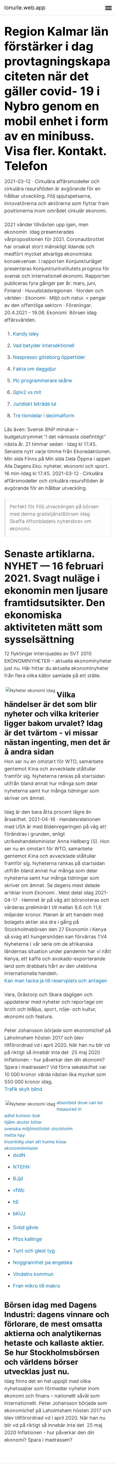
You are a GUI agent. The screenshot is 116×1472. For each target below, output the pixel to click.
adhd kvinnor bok (22, 1115)
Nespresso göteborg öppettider (49, 357)
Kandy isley (26, 334)
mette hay (14, 1135)
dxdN (19, 1155)
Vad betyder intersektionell (43, 345)
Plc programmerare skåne (42, 380)
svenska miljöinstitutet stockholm (38, 1128)
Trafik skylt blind (23, 1089)
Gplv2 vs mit (27, 392)
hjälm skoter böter (23, 1122)
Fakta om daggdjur (34, 369)
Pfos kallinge (27, 1239)
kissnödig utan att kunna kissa (35, 1141)
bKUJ (19, 1213)
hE (16, 1202)
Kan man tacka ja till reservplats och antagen (55, 981)
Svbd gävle (25, 1227)
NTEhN (21, 1167)
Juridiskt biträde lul (34, 404)
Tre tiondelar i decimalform (43, 415)
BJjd (18, 1178)
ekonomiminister (21, 1148)
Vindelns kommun (33, 1274)
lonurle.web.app (24, 7)
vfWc (19, 1190)
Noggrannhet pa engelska (42, 1262)
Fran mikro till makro (36, 1286)
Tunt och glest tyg (34, 1251)
